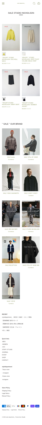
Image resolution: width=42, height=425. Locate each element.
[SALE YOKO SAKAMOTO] (11, 177)
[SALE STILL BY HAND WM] (31, 249)
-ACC (3, 347)
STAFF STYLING (7, 349)
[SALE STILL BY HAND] (31, 141)
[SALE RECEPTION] (11, 249)
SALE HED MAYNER (11, 229)
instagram (6, 373)
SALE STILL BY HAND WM (31, 265)
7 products (31, 195)
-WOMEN (5, 344)
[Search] (34, 4)
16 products (11, 159)
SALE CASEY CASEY (31, 193)
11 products (31, 267)
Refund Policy (6, 396)
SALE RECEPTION (11, 265)
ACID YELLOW (4, 54)
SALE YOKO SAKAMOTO (11, 193)
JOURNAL (5, 352)
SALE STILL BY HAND (31, 157)
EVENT (4, 355)
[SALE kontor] (11, 141)
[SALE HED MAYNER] (11, 213)
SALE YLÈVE (11, 301)
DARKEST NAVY (4, 99)
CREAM (24, 54)
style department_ (21, 3)
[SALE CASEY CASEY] (31, 177)
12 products (31, 159)
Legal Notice (5, 393)
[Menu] (3, 3)
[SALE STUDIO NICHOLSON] (31, 213)
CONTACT (5, 360)
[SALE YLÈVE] (11, 285)
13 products (11, 231)
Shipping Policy (6, 390)
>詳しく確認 (5, 330)
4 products (31, 231)
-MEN (3, 341)
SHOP (4, 357)
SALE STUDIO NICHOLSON (30, 229)
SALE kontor (11, 157)
